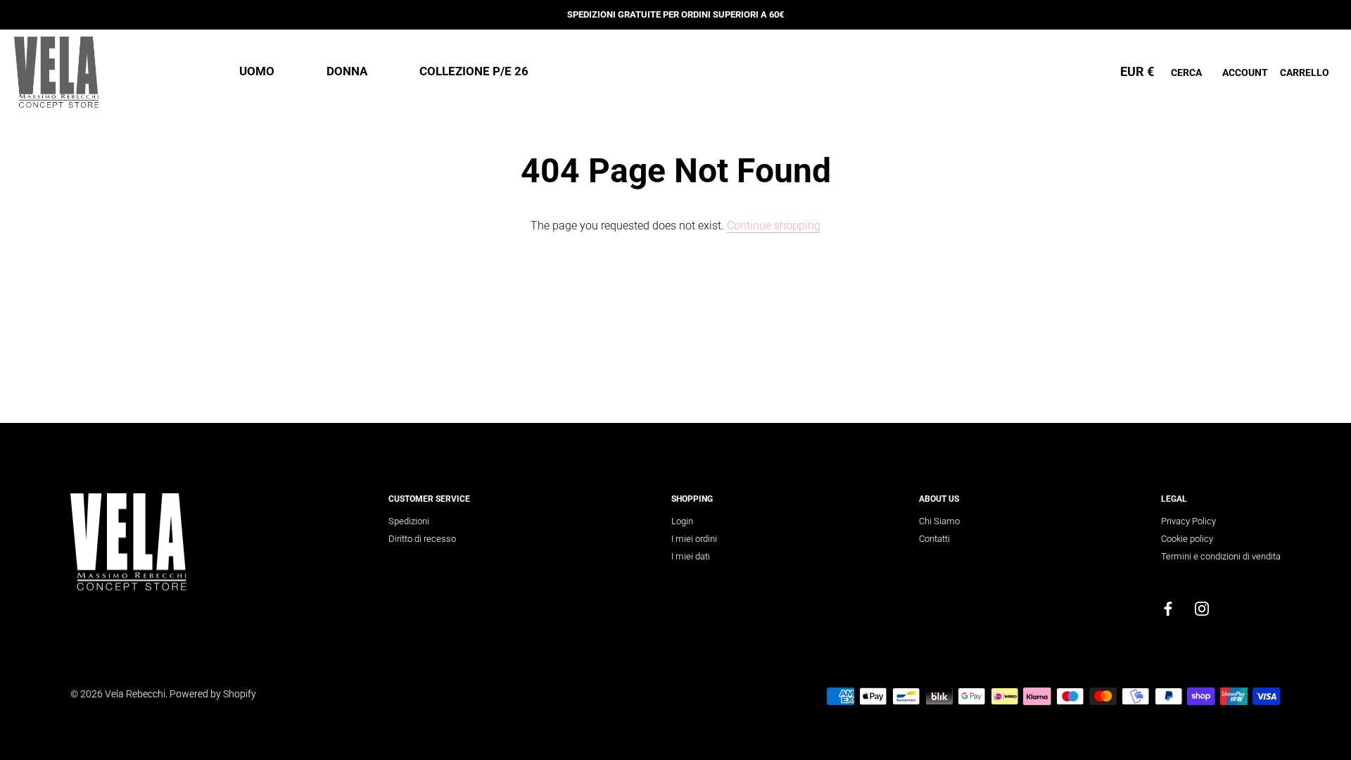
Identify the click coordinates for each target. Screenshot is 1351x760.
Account (1245, 72)
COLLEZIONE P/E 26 (473, 71)
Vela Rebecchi (135, 693)
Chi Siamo (939, 521)
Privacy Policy (1188, 521)
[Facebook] (1168, 608)
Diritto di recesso (422, 538)
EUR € (1137, 71)
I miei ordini (694, 538)
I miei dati (690, 556)
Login (682, 521)
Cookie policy (1187, 538)
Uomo (256, 71)
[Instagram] (1202, 608)
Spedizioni (408, 521)
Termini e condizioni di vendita (1221, 556)
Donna (346, 71)
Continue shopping (773, 225)
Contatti (934, 538)
